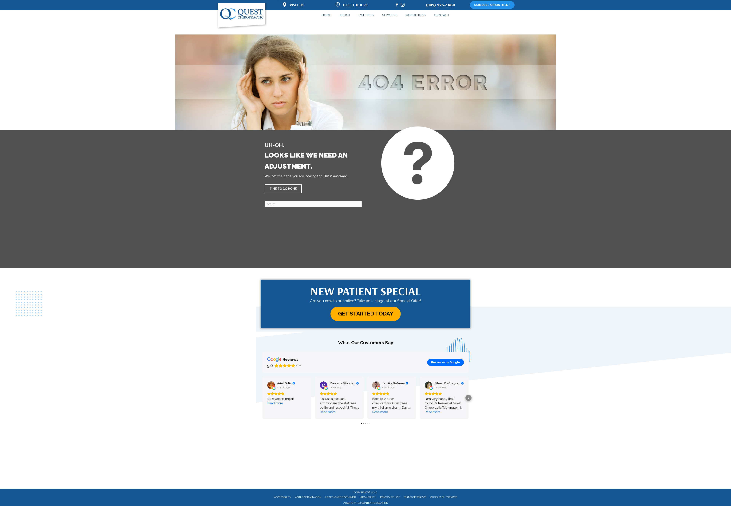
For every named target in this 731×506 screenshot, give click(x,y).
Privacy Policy (390, 497)
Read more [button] (275, 403)
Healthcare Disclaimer (340, 497)
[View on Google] (271, 385)
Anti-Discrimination (308, 497)
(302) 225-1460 (440, 5)
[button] (283, 188)
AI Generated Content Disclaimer (365, 502)
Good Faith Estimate (443, 497)
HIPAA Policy (368, 497)
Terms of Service (415, 497)
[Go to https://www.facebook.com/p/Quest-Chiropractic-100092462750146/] (397, 5)
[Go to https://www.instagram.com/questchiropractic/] (403, 5)
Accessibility (282, 497)
